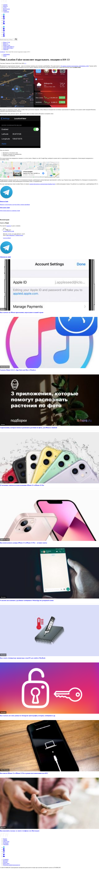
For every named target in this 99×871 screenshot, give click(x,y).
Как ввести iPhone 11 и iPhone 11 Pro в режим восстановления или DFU (24, 773)
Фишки (5, 10)
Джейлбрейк (6, 54)
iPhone (2, 481)
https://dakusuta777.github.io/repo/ (14, 235)
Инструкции (6, 9)
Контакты (5, 860)
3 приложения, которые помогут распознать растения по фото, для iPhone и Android (28, 427)
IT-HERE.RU (2, 51)
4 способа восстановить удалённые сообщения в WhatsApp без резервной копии (27, 600)
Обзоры (5, 840)
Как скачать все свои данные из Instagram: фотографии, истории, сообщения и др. (27, 715)
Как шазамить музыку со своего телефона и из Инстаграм (19, 831)
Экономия (5, 844)
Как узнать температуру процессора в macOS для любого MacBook (22, 658)
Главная (5, 4)
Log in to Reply (7, 238)
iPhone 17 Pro (6, 45)
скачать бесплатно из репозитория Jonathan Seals (42, 184)
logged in (8, 225)
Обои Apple (6, 841)
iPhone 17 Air (6, 42)
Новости (5, 6)
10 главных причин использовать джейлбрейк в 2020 (75, 66)
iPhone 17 (5, 43)
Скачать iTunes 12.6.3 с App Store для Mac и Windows (18, 370)
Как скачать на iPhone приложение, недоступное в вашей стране (21, 312)
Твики (4, 55)
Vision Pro (5, 49)
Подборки (3, 424)
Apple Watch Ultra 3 (8, 48)
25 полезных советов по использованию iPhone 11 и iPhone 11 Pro (22, 485)
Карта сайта (6, 863)
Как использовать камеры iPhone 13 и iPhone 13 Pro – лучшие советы (23, 543)
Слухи (4, 7)
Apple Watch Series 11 (8, 46)
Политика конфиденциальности (11, 865)
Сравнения (6, 11)
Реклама (5, 862)
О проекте (6, 859)
